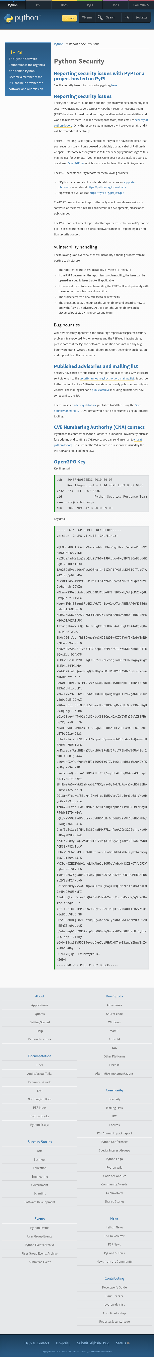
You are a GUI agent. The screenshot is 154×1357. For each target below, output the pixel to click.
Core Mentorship (114, 1313)
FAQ (40, 1091)
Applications (39, 1005)
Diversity (114, 1099)
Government (39, 1185)
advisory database (85, 405)
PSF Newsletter (114, 1236)
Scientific (40, 1193)
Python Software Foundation (73, 1352)
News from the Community (114, 1261)
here (114, 85)
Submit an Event (40, 1262)
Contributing (114, 1278)
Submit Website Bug (93, 1343)
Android (114, 1039)
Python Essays (39, 1125)
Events (40, 1218)
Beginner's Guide (39, 1082)
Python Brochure (39, 1039)
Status (121, 1343)
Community (141, 5)
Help (40, 1031)
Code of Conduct (114, 1176)
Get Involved (114, 1193)
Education (40, 1168)
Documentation (39, 1056)
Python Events (39, 1228)
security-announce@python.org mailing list (107, 378)
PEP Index (39, 1108)
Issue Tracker (114, 1296)
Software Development (39, 1202)
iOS (114, 1048)
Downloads (114, 996)
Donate (69, 18)
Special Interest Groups (114, 1150)
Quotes (40, 1014)
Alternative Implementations (114, 1073)
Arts (40, 1151)
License (114, 1065)
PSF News (114, 1244)
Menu (87, 17)
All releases (114, 1005)
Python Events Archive (40, 1245)
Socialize (141, 17)
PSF (38, 5)
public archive (100, 390)
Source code (114, 1014)
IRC (114, 1116)
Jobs (115, 5)
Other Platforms (114, 1056)
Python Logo (114, 1159)
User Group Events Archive (40, 1253)
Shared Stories (114, 1201)
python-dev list (114, 1304)
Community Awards (114, 1184)
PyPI (90, 5)
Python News (114, 1227)
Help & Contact (36, 1343)
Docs (64, 5)
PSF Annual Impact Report (114, 1133)
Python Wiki (114, 1167)
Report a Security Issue (114, 1321)
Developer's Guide (114, 1287)
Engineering (40, 1176)
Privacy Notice (106, 1352)
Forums (114, 1125)
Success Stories (40, 1141)
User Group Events (39, 1236)
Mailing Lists (114, 1108)
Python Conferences (114, 1142)
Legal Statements (92, 1352)
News (114, 1218)
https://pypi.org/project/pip (106, 193)
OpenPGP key (76, 163)
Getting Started (40, 1022)
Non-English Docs (40, 1099)
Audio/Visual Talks (39, 1074)
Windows (114, 1022)
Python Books (39, 1116)
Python (13, 5)
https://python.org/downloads (107, 187)
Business (40, 1159)
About (39, 996)
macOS (114, 1031)
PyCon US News (114, 1253)
